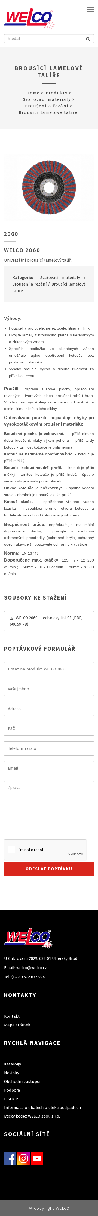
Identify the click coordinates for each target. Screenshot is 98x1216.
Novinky (11, 1072)
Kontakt (12, 1016)
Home (33, 92)
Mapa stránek (17, 1025)
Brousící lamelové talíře (49, 72)
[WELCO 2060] (49, 187)
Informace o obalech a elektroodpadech (42, 1107)
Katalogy (12, 1064)
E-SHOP (11, 1098)
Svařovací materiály (47, 99)
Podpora (12, 1090)
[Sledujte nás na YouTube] (37, 1158)
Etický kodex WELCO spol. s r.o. (32, 1116)
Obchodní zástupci (22, 1081)
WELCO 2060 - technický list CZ (44, 617)
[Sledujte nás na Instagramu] (23, 1158)
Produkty (57, 92)
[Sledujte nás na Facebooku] (10, 1158)
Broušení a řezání (47, 106)
